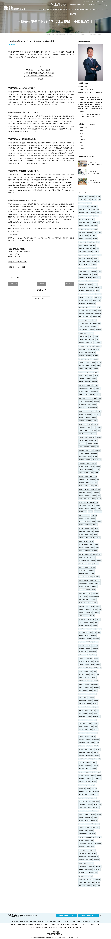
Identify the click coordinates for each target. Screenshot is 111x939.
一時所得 (86, 726)
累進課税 (89, 703)
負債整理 (98, 772)
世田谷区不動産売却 (83, 388)
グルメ (87, 212)
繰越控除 (87, 736)
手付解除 (92, 388)
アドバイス (81, 801)
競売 (89, 882)
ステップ (91, 863)
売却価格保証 (82, 303)
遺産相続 (93, 736)
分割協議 (81, 590)
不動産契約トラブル (83, 616)
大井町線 (81, 320)
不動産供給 (93, 489)
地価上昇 (81, 869)
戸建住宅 (93, 499)
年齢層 (97, 674)
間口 (86, 424)
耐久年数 (81, 547)
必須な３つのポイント (84, 814)
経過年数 (81, 707)
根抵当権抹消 (97, 759)
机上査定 (81, 339)
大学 (84, 258)
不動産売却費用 (88, 869)
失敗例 (98, 307)
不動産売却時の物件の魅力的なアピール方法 (40, 73)
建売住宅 (91, 375)
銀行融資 (81, 775)
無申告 (90, 690)
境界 (99, 489)
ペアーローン (87, 515)
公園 (86, 203)
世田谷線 (87, 225)
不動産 (80, 245)
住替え (80, 255)
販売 (87, 450)
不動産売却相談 (89, 755)
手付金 (84, 505)
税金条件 (81, 684)
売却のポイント (96, 277)
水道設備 (85, 713)
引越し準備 (91, 697)
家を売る (94, 430)
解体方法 (81, 528)
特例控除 (95, 668)
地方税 (95, 284)
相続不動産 (89, 232)
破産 (100, 609)
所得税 (99, 271)
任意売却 (82, 140)
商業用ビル (96, 713)
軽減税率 (94, 655)
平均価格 (92, 785)
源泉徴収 (95, 703)
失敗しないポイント (83, 333)
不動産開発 (94, 550)
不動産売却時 (82, 638)
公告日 (86, 537)
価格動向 (94, 417)
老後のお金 (94, 609)
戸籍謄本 (99, 427)
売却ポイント (95, 281)
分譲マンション (86, 398)
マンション (16, 277)
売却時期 (81, 817)
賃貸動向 (93, 518)
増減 (95, 632)
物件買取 (81, 759)
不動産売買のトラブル (90, 352)
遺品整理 (92, 606)
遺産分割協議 (82, 232)
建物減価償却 (88, 765)
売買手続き (81, 658)
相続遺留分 (94, 586)
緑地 (84, 261)
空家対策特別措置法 (83, 580)
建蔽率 (92, 547)
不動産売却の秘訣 (91, 303)
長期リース (96, 564)
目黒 (94, 885)
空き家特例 (95, 723)
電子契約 (88, 482)
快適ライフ (81, 394)
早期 (92, 528)
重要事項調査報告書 (92, 407)
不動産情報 (81, 290)
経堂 (92, 216)
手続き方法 (81, 762)
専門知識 (81, 765)
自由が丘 (98, 196)
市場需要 (88, 417)
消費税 (80, 499)
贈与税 (93, 339)
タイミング (81, 372)
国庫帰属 (81, 512)
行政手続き (81, 859)
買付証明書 (97, 450)
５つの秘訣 (96, 859)
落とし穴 (81, 729)
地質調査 (81, 629)
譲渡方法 (92, 749)
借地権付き (81, 609)
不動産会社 (88, 837)
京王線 (84, 251)
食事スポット (82, 297)
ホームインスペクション (95, 323)
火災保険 (81, 827)
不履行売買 (88, 355)
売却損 (90, 713)
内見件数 (81, 820)
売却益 (92, 742)
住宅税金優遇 (82, 268)
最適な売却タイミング (93, 856)
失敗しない (81, 310)
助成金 (80, 375)
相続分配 (88, 768)
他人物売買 (81, 772)
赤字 (80, 645)
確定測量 (92, 502)
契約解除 (93, 814)
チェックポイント (95, 827)
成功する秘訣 (98, 313)
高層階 (86, 794)
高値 (98, 248)
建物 (92, 661)
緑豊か (92, 573)
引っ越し (81, 326)
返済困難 (99, 560)
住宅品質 (81, 794)
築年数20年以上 (90, 846)
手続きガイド (88, 681)
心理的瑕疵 (94, 381)
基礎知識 (94, 404)
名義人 (95, 690)
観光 (98, 209)
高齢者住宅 (81, 209)
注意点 (85, 375)
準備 (85, 807)
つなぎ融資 (93, 599)
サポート (81, 710)
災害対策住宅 (92, 833)
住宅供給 (99, 499)
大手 (99, 430)
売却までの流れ (94, 684)
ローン (80, 596)
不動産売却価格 (97, 297)
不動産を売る (88, 525)
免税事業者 (87, 694)
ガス (80, 713)
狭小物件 (87, 391)
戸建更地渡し (82, 362)
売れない (81, 401)
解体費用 (90, 876)
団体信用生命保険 (83, 583)
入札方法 (92, 537)
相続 (81, 137)
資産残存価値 (82, 564)
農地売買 (88, 781)
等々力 (92, 219)
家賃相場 (94, 378)
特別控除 (81, 368)
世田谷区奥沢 (92, 850)
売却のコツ (85, 329)
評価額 (91, 333)
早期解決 (86, 245)
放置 (80, 398)
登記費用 (81, 651)
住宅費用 (97, 528)
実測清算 (81, 495)
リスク (90, 729)
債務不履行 (81, 355)
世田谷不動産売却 (92, 271)
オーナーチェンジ (97, 459)
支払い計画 (94, 515)
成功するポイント (83, 872)
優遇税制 (90, 700)
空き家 (81, 145)
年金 (95, 671)
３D (86, 512)
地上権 (87, 365)
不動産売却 (83, 149)
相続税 (97, 290)
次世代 (80, 515)
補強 (92, 840)
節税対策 (96, 658)
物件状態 (87, 827)
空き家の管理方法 (83, 824)
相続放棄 (87, 229)
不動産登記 (81, 459)
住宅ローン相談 (93, 235)
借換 (86, 242)
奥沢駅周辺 (98, 866)
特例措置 (93, 560)
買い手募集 (91, 866)
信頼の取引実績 (96, 316)
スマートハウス (97, 232)
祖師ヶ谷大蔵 (82, 222)
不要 (88, 720)
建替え (88, 463)
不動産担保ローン (94, 206)
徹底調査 (81, 381)
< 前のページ (13, 284)
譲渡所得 (90, 284)
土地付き (98, 537)
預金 (89, 505)
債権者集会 (81, 612)
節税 (88, 268)
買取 (81, 143)
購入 (95, 320)
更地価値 (93, 629)
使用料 (91, 544)
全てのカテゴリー (85, 128)
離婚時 (80, 557)
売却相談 (96, 752)
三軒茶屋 (81, 196)
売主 (86, 729)
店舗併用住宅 (94, 453)
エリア (80, 264)
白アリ (85, 541)
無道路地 (96, 443)
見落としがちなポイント (93, 807)
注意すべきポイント (83, 336)
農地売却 (87, 677)
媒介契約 (90, 251)
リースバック (82, 199)
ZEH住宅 (81, 235)
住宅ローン (88, 209)
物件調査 (81, 414)
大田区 (98, 885)
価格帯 (99, 411)
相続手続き (93, 635)
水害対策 (81, 567)
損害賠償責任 (82, 619)
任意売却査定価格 (83, 866)
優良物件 (81, 352)
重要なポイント (82, 876)
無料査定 (81, 229)
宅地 (92, 342)
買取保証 (92, 329)
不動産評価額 (82, 703)
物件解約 (81, 391)
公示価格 (87, 798)
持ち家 (96, 216)
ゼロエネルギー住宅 (83, 879)
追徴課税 (98, 664)
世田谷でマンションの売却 (16, 267)
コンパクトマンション (91, 411)
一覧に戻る (41, 284)
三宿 (94, 248)
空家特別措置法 (82, 843)
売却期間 (81, 508)
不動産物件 (93, 268)
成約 (80, 632)
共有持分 (97, 531)
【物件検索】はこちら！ (76, 5)
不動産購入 (92, 479)
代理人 (91, 707)
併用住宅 (87, 453)
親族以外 (81, 694)
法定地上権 (87, 281)
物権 (86, 368)
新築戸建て (92, 245)
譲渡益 (97, 742)
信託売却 (81, 534)
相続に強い (81, 837)
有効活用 (81, 466)
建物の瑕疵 (87, 381)
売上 (86, 651)
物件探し (96, 817)
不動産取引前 (88, 625)
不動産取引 (87, 495)
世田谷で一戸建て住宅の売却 (17, 262)
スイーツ (99, 212)
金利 (99, 261)
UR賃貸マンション (90, 290)
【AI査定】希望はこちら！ (94, 5)
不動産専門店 (88, 554)
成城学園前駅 (82, 216)
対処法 (85, 596)
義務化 (96, 486)
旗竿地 (80, 446)
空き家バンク (98, 287)
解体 (88, 362)
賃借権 (98, 365)
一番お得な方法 (82, 853)
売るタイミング (82, 271)
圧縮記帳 (81, 642)
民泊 (91, 274)
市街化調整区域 (82, 427)
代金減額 (92, 616)
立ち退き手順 (82, 846)
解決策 (91, 450)
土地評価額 (93, 798)
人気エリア (96, 251)
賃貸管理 (99, 775)
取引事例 (81, 635)
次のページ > (69, 284)
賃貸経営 (88, 739)
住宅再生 (94, 853)
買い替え (94, 261)
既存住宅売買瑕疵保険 (84, 560)
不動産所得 (95, 681)
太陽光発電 (88, 248)
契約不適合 (81, 346)
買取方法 (88, 801)
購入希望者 (81, 648)
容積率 (97, 547)
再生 (86, 440)
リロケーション (97, 778)
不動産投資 (91, 196)
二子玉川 (87, 219)
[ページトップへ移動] (101, 915)
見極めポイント (88, 817)
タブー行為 (96, 469)
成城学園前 (81, 313)
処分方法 (86, 557)
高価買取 (81, 554)
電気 (98, 710)
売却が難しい (82, 463)
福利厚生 (96, 258)
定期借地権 (85, 274)
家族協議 (87, 528)
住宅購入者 (81, 378)
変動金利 (95, 238)
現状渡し (97, 472)
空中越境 (87, 489)
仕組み (80, 807)
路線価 (95, 274)
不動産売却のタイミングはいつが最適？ (39, 70)
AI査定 (99, 632)
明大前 (88, 222)
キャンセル (95, 593)
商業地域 (92, 255)
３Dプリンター (98, 512)
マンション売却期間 (83, 785)
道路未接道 (89, 564)
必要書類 (81, 681)
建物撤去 (95, 525)
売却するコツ (82, 716)
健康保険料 (81, 739)
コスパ (80, 622)
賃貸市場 (81, 518)
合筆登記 (81, 525)
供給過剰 (95, 421)
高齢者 (92, 674)
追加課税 (93, 775)
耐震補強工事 (95, 372)
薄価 (84, 720)
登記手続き (81, 668)
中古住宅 (89, 593)
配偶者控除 (93, 677)
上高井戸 (81, 225)
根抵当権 (96, 424)
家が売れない (92, 437)
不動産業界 (89, 385)
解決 (80, 329)
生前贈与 (87, 635)
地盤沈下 (81, 840)
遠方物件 (95, 456)
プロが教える (89, 859)
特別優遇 (98, 749)
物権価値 (88, 378)
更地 (94, 427)
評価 (86, 830)
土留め (86, 534)
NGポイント (92, 307)
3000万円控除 (89, 658)
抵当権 (90, 424)
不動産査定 (98, 329)
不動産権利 (81, 365)
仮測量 (93, 590)
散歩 (80, 261)
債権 (90, 368)
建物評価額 (81, 307)
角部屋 (80, 472)
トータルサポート (83, 570)
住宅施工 (81, 625)
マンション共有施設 (83, 544)
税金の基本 (86, 499)
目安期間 (88, 762)
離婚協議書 (86, 446)
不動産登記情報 (82, 456)
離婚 (93, 882)
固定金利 (81, 242)
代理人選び (92, 710)
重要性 (86, 707)
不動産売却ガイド (93, 872)
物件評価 (81, 300)
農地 (87, 394)
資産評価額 (81, 755)
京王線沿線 (89, 577)
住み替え (98, 882)
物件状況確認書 (82, 404)
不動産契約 (81, 482)
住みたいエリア (96, 300)
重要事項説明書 (88, 469)
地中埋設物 (81, 791)
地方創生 (89, 723)
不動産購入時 (96, 492)
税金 (89, 404)
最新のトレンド (88, 320)
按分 (84, 645)
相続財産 (92, 346)
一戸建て (99, 294)
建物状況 (81, 476)
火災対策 (81, 440)
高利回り (93, 567)
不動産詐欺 (89, 778)
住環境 (94, 242)
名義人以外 (95, 765)
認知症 (91, 580)
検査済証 (89, 492)
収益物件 (87, 567)
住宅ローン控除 (87, 264)
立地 (98, 479)
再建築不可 (97, 583)
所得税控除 (89, 752)
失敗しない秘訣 (94, 811)
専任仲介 (81, 687)
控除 (91, 671)
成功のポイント (96, 716)
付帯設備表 (96, 401)
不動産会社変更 (88, 687)
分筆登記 (99, 521)
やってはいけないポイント (94, 349)
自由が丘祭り (94, 225)
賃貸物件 (93, 294)
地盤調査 (95, 625)
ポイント (88, 372)
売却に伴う (90, 843)
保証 (88, 603)
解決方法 (96, 385)
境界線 (80, 502)
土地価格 (81, 798)
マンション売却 (95, 801)
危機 (80, 505)
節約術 (98, 619)
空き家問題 (81, 342)
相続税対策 (87, 339)
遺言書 (88, 261)
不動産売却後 (82, 742)
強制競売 (95, 264)
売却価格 (91, 830)
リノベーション (95, 222)
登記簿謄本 (88, 459)
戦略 (80, 733)
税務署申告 (93, 720)
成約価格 (92, 466)
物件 (98, 446)
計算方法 (85, 733)
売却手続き (94, 788)
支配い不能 (81, 768)
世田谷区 (92, 394)
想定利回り (88, 316)
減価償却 (97, 661)
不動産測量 (87, 590)
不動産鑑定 (81, 450)
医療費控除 (95, 648)
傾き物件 (81, 586)
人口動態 (87, 518)
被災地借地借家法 (83, 833)
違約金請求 (98, 346)
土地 (85, 882)
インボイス (95, 645)
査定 (80, 885)
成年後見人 (81, 661)
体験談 (92, 664)
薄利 (80, 720)
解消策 (86, 466)
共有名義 (86, 622)
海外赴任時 (81, 781)
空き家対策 (89, 258)
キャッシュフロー (93, 733)
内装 (88, 297)
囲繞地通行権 (95, 359)
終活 (87, 346)
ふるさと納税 (82, 723)
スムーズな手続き (83, 697)
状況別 (86, 749)
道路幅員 (81, 424)
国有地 (98, 508)
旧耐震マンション (94, 794)
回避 (97, 502)
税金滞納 (87, 775)
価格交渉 (99, 362)
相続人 (87, 661)
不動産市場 (88, 421)
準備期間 (91, 512)
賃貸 (94, 209)
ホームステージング (83, 323)
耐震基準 (99, 837)
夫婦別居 (97, 755)
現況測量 (86, 502)
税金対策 (81, 281)
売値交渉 (81, 811)
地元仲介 (81, 433)
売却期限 (81, 453)
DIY (91, 297)
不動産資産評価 (82, 284)
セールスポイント (83, 850)
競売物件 (81, 537)
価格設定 (99, 437)
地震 (94, 837)
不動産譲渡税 (94, 603)
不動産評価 (88, 277)
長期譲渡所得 (82, 752)
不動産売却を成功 (83, 863)
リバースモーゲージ (83, 206)
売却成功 (87, 820)
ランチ (88, 199)
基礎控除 (88, 655)
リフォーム (98, 255)
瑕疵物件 (90, 804)
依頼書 (91, 726)
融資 (99, 495)
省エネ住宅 (81, 248)
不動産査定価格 (88, 642)
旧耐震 (86, 235)
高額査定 (94, 398)
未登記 (91, 472)
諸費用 (91, 622)
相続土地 (93, 508)
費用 (96, 726)
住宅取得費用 (82, 531)
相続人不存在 (94, 229)
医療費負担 (88, 648)
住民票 (80, 430)
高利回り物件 (88, 300)
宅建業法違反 (82, 778)
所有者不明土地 (96, 414)
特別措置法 (87, 586)
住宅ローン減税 (93, 476)
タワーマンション (91, 619)
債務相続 (91, 583)
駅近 (90, 242)
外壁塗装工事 (92, 824)
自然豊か (91, 287)
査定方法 (81, 486)
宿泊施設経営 (94, 820)
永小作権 (93, 365)
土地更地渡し (98, 342)
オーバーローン (82, 443)
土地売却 (88, 772)
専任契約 (94, 762)
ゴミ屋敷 (98, 394)
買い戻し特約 (82, 603)
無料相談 (94, 310)
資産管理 (96, 700)
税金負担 (87, 326)
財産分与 (81, 203)
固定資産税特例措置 (87, 632)
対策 (100, 554)
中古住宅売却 (86, 599)
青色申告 (96, 642)
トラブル (91, 541)
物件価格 (86, 472)
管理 (86, 437)
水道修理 (94, 768)
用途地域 (81, 550)
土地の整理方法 (82, 700)
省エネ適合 (81, 479)
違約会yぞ (98, 388)
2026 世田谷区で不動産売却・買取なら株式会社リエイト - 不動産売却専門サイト (51, 937)
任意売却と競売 (82, 856)
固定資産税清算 (95, 739)
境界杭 (95, 534)
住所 (93, 505)
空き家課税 (81, 421)
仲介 (99, 242)
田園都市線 (81, 212)
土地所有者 (95, 368)
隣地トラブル (82, 385)
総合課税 (81, 749)
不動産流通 (95, 355)
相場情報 (81, 677)
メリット (87, 433)
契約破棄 (99, 814)
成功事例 (87, 294)
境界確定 (81, 359)
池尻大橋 (81, 219)
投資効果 (81, 736)
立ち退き (87, 811)
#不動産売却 (36, 298)
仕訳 (88, 742)
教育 (80, 258)
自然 (80, 251)
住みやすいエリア (83, 287)
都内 (98, 339)
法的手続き (97, 580)
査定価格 (99, 629)
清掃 (87, 606)
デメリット (93, 433)
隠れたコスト (97, 869)
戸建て (11, 277)
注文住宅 (97, 375)
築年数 (99, 310)
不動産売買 (81, 411)
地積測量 (93, 362)
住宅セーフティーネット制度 (92, 791)
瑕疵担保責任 (88, 238)
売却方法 (81, 437)
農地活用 (94, 781)
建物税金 (81, 830)
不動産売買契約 (82, 349)
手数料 (96, 622)
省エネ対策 (96, 612)
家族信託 (81, 489)
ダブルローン (82, 788)
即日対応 (88, 609)
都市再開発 (87, 550)
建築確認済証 (82, 492)
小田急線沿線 (82, 577)
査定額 (91, 336)
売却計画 (88, 310)
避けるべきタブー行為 (94, 596)
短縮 (100, 668)
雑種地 (89, 427)
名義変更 (98, 505)
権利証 (89, 456)
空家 (89, 853)
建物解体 (87, 629)
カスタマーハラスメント (84, 521)
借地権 (80, 541)
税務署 (80, 726)
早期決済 (87, 664)
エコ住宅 (81, 238)
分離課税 (89, 716)
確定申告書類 (96, 638)
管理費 (96, 544)
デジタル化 (94, 482)
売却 (90, 203)
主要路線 (81, 294)
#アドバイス (46, 298)
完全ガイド (92, 557)
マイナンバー (87, 430)
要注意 (99, 398)
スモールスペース (95, 391)
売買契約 (87, 508)
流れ (93, 772)
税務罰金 (85, 690)
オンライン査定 (97, 804)
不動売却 (87, 840)
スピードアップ (82, 804)
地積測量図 (87, 359)
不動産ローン (90, 531)
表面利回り (81, 316)
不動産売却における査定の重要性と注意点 (39, 76)
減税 (87, 479)
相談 (84, 885)
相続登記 (91, 486)
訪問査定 (97, 336)
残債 (80, 690)
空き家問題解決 (88, 759)
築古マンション (82, 407)
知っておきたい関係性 (84, 674)
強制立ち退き (98, 843)
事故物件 (89, 885)
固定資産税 (81, 277)
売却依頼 (98, 466)
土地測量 (94, 495)
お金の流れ (81, 655)
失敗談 (80, 671)
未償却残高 (96, 687)
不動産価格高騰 (88, 401)
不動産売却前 (82, 593)
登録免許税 (88, 668)
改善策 (93, 521)
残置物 (86, 476)
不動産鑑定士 (89, 746)
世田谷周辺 (96, 577)
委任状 (86, 710)
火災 (98, 824)
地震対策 (87, 547)
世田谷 (91, 879)
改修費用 (94, 463)
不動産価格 (81, 417)
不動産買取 (91, 570)
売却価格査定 (88, 414)
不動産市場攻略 (92, 651)
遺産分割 (93, 446)
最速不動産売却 (89, 313)
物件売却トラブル (93, 440)
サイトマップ (77, 927)
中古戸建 (86, 255)
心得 (87, 307)
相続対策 (94, 694)
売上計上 (96, 729)
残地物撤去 (81, 606)
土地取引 (89, 645)
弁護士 (96, 707)
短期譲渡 (81, 664)
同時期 (88, 788)
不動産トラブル (94, 326)
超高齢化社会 (89, 612)
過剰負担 (90, 443)
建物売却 (98, 606)
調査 (80, 599)
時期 (80, 274)
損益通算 (96, 746)
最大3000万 (81, 746)
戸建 (88, 216)
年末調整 (86, 671)
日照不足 (95, 554)
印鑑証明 (81, 469)
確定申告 (89, 638)
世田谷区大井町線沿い (84, 573)
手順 (86, 486)
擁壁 (91, 534)
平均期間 (87, 684)
